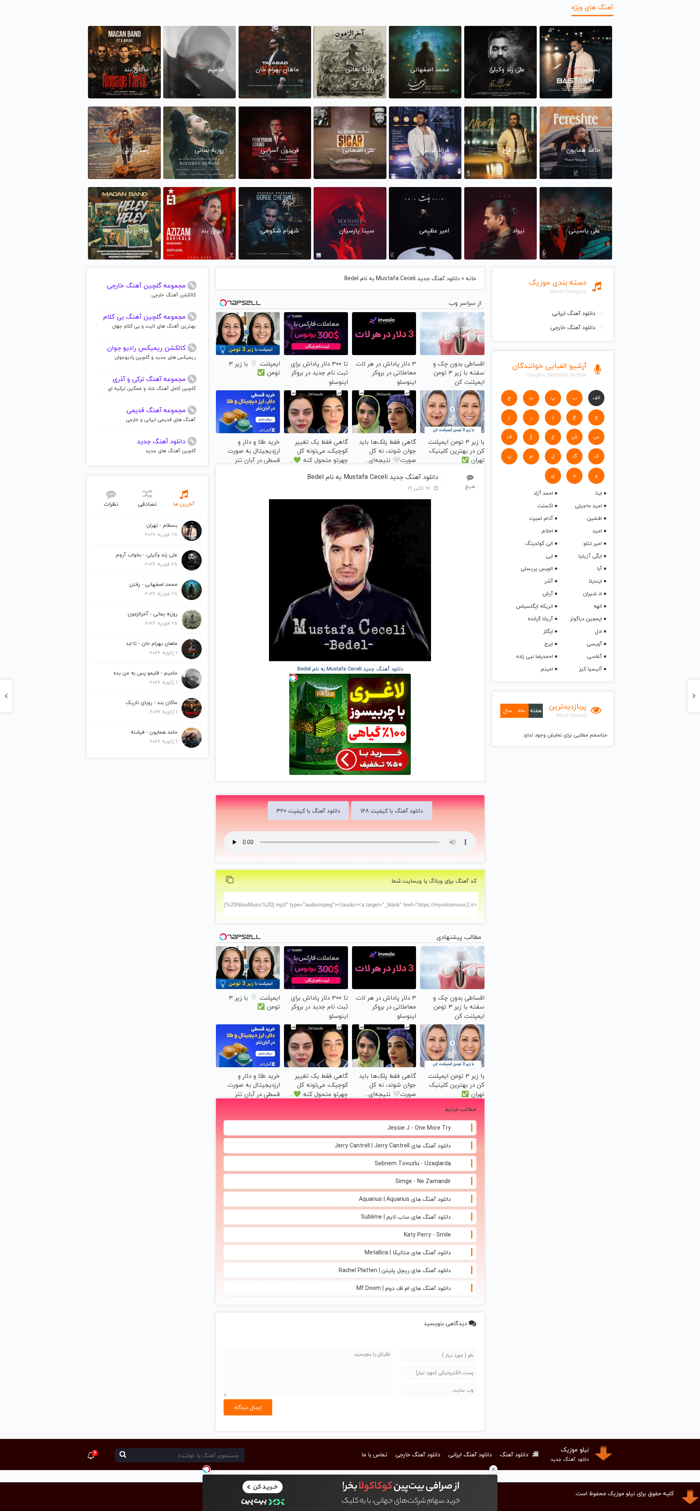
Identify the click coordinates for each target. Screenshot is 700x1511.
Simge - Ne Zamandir (423, 1181)
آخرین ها (183, 504)
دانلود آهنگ (514, 1454)
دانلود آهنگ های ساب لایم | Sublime (406, 1217)
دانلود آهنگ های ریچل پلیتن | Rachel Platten (395, 1270)
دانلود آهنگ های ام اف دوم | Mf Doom (403, 1288)
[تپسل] (207, 1469)
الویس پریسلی (537, 568)
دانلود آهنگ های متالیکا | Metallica (408, 1252)
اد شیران (592, 593)
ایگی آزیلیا (590, 555)
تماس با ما (374, 1454)
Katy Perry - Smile (427, 1235)
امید (597, 530)
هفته (536, 710)
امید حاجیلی (588, 505)
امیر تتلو (592, 543)
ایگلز (548, 631)
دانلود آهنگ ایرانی (573, 313)
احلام (547, 530)
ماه (521, 710)
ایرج (548, 643)
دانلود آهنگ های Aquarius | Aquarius (405, 1199)
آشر (548, 581)
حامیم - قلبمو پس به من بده (145, 672)
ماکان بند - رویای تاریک (151, 702)
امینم (547, 668)
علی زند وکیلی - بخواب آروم (146, 554)
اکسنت (545, 505)
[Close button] (493, 1469)
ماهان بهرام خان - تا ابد (151, 643)
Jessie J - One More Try (419, 1128)
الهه (597, 606)
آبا (599, 568)
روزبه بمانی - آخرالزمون (152, 613)
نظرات (111, 504)
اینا (598, 493)
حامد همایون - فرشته (153, 732)
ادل (598, 631)
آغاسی (594, 656)
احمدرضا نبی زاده (534, 656)
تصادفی (147, 504)
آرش (547, 593)
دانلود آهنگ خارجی (573, 327)
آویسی (594, 643)
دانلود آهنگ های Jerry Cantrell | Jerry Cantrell (393, 1146)
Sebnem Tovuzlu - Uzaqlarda (413, 1163)
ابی (549, 555)
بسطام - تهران (161, 525)
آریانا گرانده (540, 618)
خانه (471, 278)
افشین (594, 518)
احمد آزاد (543, 493)
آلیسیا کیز (590, 668)
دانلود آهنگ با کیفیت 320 (308, 811)
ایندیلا (595, 581)
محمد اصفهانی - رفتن (153, 584)
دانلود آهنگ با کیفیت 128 (392, 811)
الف (596, 398)
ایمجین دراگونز (586, 618)
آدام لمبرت (541, 518)
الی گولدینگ (539, 543)
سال (507, 710)
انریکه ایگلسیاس (534, 606)
